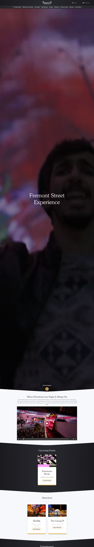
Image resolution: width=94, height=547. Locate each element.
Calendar (51, 7)
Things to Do (56, 7)
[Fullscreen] (75, 439)
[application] (47, 423)
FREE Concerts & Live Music (28, 7)
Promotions (71, 7)
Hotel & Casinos (45, 7)
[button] (47, 423)
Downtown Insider (64, 7)
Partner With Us (78, 7)
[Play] (18, 439)
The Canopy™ (37, 7)
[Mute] (73, 439)
